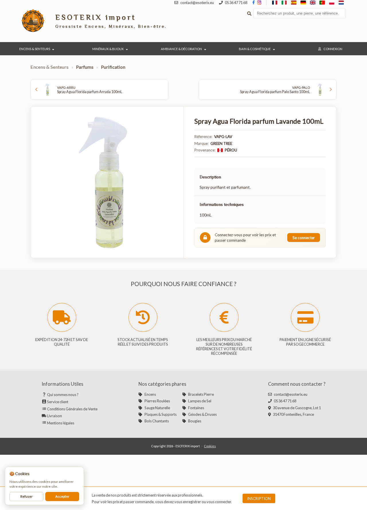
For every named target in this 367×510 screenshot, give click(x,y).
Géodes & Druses (202, 414)
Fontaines (196, 407)
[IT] (284, 2)
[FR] (275, 2)
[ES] (293, 2)
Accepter (62, 496)
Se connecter (303, 237)
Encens (150, 394)
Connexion (332, 49)
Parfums (84, 67)
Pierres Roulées (157, 401)
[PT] (322, 2)
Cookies (210, 446)
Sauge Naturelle (157, 407)
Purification (113, 67)
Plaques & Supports (160, 414)
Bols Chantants (157, 421)
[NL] (341, 2)
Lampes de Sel (199, 401)
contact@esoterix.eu (290, 394)
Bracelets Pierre (201, 394)
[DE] (303, 2)
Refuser (26, 496)
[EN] (312, 2)
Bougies (194, 421)
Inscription (259, 498)
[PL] (331, 2)
